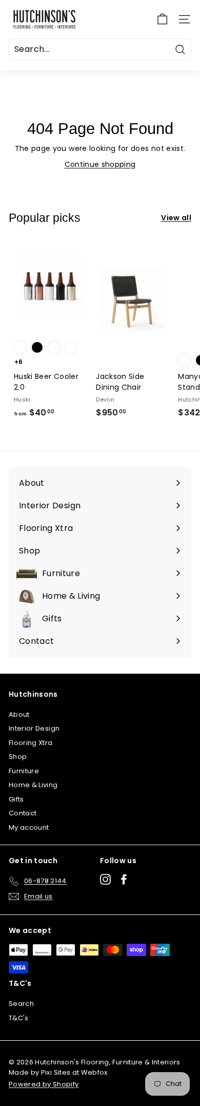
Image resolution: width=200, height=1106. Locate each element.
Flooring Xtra (31, 743)
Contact (22, 813)
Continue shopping (100, 164)
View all (176, 218)
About (19, 714)
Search (21, 1003)
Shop (18, 756)
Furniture (24, 771)
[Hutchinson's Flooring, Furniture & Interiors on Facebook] (123, 879)
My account (29, 827)
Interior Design (34, 728)
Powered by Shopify (43, 1084)
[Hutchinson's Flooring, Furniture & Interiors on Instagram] (105, 879)
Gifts (16, 799)
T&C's (19, 1018)
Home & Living (33, 785)
